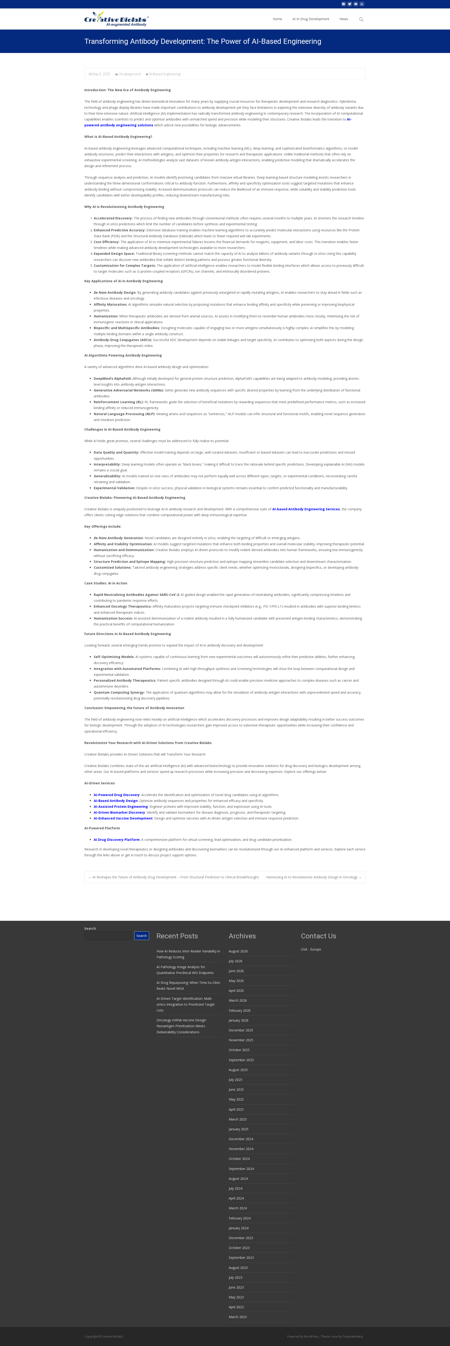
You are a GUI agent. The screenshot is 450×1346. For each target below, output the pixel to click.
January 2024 (238, 1228)
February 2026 (240, 1010)
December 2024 (241, 1139)
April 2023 (236, 1307)
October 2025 (239, 1050)
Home (277, 19)
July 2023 (235, 1277)
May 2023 (236, 1297)
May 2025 (236, 1099)
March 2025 (238, 1119)
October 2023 (239, 1247)
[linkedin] (362, 6)
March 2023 (238, 1317)
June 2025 (236, 1089)
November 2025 (241, 1040)
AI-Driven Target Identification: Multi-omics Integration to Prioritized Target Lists (186, 1004)
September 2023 (241, 1257)
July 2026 (235, 961)
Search (90, 928)
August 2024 (238, 1178)
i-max (335, 1336)
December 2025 (241, 1030)
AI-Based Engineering (164, 74)
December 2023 (241, 1238)
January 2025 (238, 1129)
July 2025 (235, 1079)
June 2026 (236, 971)
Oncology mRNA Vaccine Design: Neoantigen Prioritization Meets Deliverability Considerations (181, 1026)
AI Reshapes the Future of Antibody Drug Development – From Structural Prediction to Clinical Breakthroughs (173, 877)
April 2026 (236, 990)
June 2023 (236, 1287)
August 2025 (238, 1070)
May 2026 (236, 980)
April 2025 (236, 1109)
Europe (315, 949)
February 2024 (240, 1218)
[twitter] (349, 6)
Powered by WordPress (303, 1336)
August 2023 (238, 1267)
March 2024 (238, 1208)
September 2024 (241, 1168)
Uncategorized (130, 74)
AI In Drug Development (310, 19)
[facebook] (343, 6)
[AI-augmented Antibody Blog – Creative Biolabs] (113, 17)
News (344, 19)
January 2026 (238, 1020)
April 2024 (236, 1198)
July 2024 (235, 1188)
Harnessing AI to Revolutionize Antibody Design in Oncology (314, 877)
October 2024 (239, 1158)
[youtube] (355, 6)
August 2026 (238, 951)
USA (304, 949)
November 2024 (241, 1149)
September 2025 (241, 1060)
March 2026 (238, 1000)
